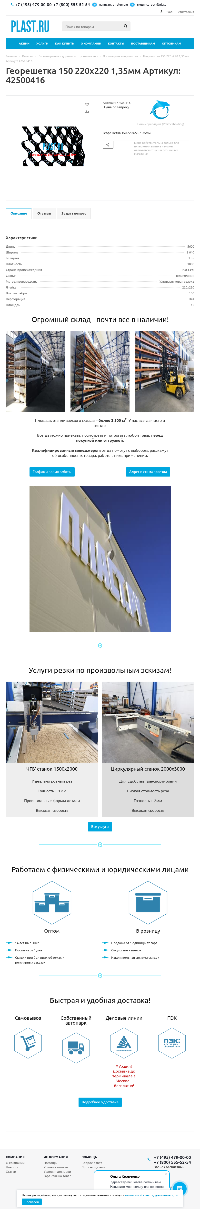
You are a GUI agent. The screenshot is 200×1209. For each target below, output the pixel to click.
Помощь (89, 1157)
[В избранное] (87, 104)
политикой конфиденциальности (151, 1195)
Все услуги (100, 826)
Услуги (42, 43)
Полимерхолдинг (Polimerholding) (160, 124)
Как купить (64, 43)
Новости (12, 1167)
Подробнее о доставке (100, 1102)
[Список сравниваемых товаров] (140, 30)
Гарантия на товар (57, 1176)
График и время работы (52, 471)
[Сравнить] (87, 112)
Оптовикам (171, 43)
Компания (15, 1157)
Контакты (116, 43)
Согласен (31, 1202)
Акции (24, 43)
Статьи (11, 1171)
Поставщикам (143, 43)
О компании (91, 43)
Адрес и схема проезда (148, 471)
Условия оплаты (56, 1167)
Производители (93, 1167)
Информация (56, 1157)
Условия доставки (57, 1171)
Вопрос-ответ (91, 1163)
